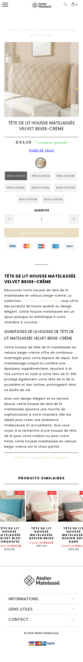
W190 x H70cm (40, 187)
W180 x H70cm (15, 187)
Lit (33, 458)
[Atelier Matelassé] (41, 7)
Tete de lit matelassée (52, 458)
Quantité (41, 210)
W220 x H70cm (53, 199)
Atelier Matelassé (46, 633)
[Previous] (8, 79)
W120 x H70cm (16, 176)
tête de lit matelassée (41, 301)
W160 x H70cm (65, 176)
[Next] (74, 79)
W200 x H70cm (65, 187)
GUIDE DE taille (41, 151)
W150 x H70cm (41, 176)
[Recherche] (66, 5)
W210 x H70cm (28, 199)
